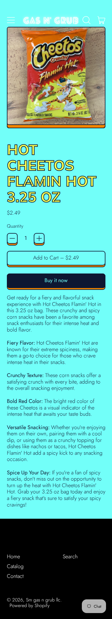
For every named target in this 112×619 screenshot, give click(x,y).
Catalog (15, 566)
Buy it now (56, 280)
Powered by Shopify (30, 605)
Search (70, 556)
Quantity (15, 226)
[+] (39, 238)
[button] (86, 20)
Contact (15, 576)
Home (13, 556)
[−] (12, 238)
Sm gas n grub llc (43, 599)
